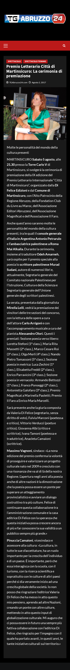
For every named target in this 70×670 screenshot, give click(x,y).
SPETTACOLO (14, 61)
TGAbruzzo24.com (18, 82)
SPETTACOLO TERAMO (35, 61)
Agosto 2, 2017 (39, 82)
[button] (7, 45)
